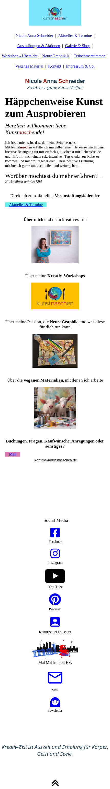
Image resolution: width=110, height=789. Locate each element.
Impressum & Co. (80, 66)
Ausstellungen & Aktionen (38, 46)
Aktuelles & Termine (75, 35)
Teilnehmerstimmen (89, 56)
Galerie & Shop (77, 46)
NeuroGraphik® (55, 56)
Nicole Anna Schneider (34, 35)
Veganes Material (29, 66)
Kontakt (54, 66)
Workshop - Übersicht (19, 56)
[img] (55, 13)
